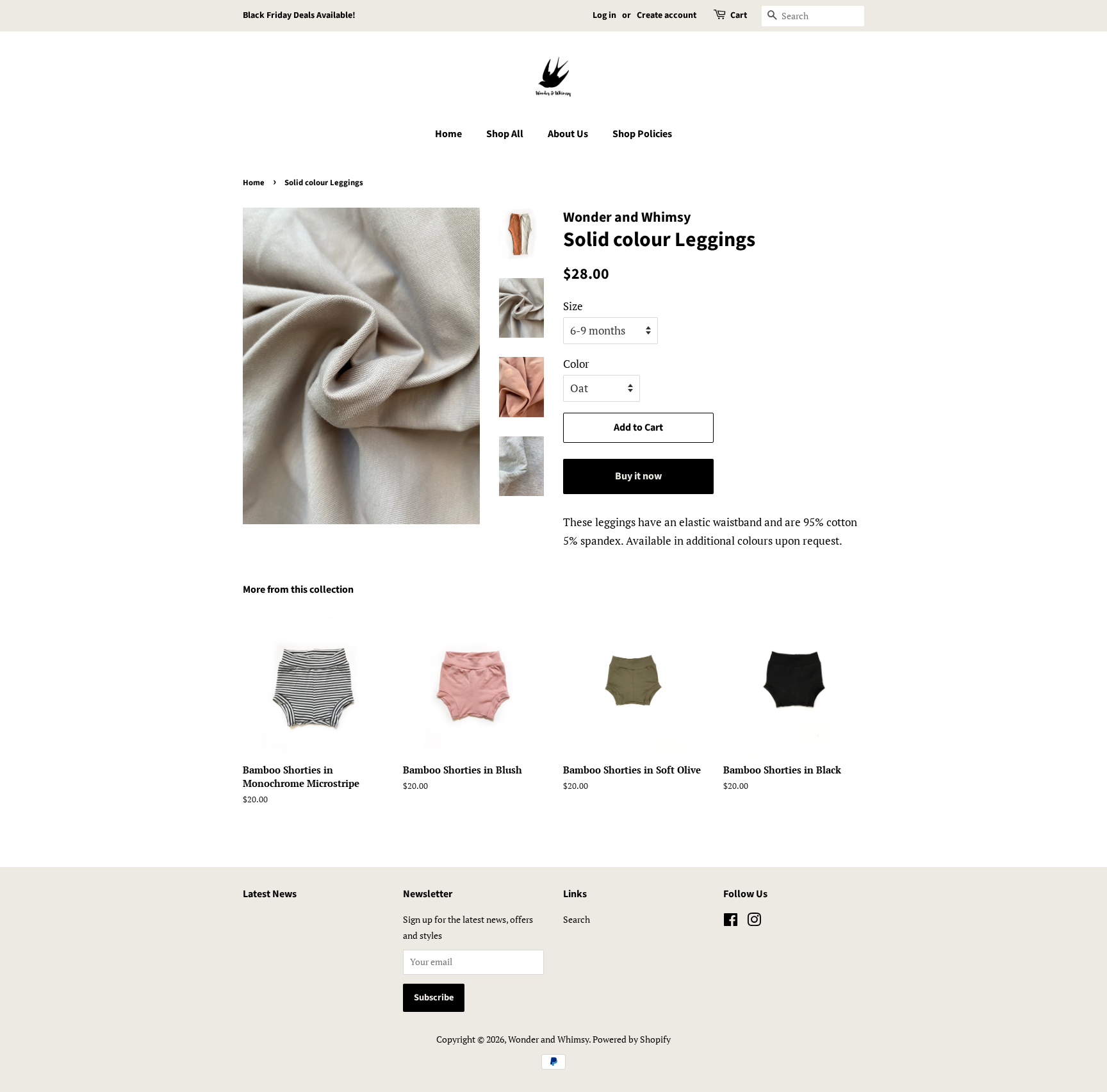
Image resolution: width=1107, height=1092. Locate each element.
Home (448, 134)
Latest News (270, 894)
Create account (666, 15)
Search (576, 919)
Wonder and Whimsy (548, 1039)
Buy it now (638, 476)
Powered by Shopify (632, 1039)
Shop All (504, 134)
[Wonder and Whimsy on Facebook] (730, 922)
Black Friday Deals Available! (299, 15)
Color (576, 363)
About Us (568, 134)
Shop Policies (642, 134)
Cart (738, 15)
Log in (604, 15)
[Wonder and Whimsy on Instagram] (754, 922)
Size (573, 306)
